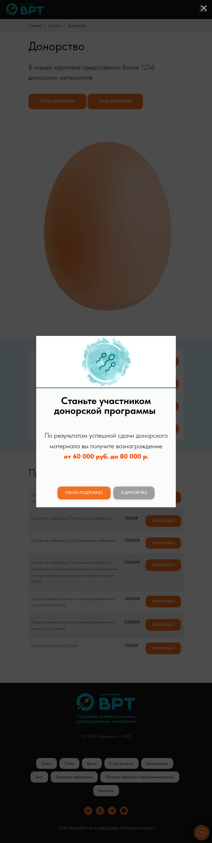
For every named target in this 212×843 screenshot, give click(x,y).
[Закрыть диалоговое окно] (203, 8)
